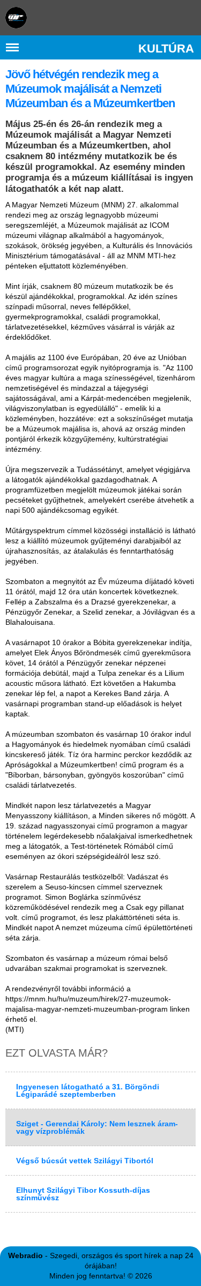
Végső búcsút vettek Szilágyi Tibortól (84, 1160)
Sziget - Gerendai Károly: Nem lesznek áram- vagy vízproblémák (97, 1127)
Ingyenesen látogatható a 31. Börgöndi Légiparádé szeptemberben (87, 1090)
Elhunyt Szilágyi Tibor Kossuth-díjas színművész (83, 1194)
